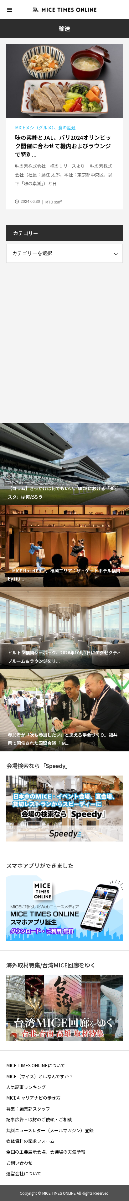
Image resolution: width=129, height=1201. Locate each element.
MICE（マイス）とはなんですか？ (39, 1076)
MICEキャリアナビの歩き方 (33, 1098)
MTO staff (53, 201)
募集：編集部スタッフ (28, 1109)
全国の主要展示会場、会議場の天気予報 (45, 1152)
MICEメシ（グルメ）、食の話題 (45, 127)
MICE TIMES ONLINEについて (35, 1065)
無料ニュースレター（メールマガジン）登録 (50, 1130)
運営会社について (23, 1173)
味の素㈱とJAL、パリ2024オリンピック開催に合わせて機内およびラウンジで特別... (63, 145)
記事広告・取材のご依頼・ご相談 (39, 1119)
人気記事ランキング (26, 1087)
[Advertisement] (64, 337)
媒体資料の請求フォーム (30, 1141)
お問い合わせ (19, 1163)
